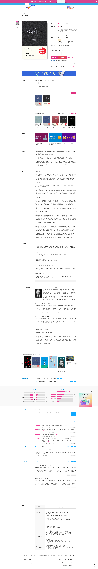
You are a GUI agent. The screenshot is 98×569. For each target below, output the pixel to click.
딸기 (42, 427)
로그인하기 (59, 378)
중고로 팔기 (68, 63)
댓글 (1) (47, 474)
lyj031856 (36, 455)
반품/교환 (62, 505)
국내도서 (36, 7)
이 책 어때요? (73, 381)
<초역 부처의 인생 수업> (48, 312)
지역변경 (68, 42)
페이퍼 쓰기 (73, 461)
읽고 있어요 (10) (49, 381)
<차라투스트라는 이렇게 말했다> (62, 299)
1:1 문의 (63, 562)
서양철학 (43, 86)
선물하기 (68, 57)
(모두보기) (73, 299)
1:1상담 (59, 505)
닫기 (96, 1)
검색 (61, 8)
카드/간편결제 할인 (54, 50)
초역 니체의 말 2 (37, 106)
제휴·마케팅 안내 (50, 555)
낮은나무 (36, 487)
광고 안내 (66, 555)
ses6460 (43, 443)
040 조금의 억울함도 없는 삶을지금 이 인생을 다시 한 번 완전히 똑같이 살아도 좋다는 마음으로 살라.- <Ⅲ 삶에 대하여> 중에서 (46, 259)
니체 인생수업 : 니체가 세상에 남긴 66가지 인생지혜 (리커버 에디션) (61, 370)
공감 (74, 427)
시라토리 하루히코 (38, 303)
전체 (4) (43, 446)
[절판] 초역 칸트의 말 (71, 127)
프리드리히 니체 (38, 287)
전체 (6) (41, 421)
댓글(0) (46, 455)
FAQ (71, 562)
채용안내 (27, 555)
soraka (43, 432)
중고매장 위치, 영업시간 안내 (67, 565)
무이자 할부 (61, 50)
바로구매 (62, 57)
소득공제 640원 (67, 50)
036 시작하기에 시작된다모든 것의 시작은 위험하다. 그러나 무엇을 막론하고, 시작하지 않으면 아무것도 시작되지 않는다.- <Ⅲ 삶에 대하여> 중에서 (51, 253)
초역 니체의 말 (53, 60)
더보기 (70, 237)
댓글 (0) (52, 427)
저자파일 (59, 287)
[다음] (44, 40)
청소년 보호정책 (41, 555)
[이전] (25, 40)
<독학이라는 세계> (41, 312)
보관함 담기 (68, 113)
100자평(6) (59, 46)
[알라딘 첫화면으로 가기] (28, 7)
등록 (73, 413)
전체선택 (63, 113)
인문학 (40, 86)
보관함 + (73, 57)
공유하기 (74, 15)
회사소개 (24, 555)
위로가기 (94, 565)
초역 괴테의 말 (37, 127)
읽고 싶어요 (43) (42, 381)
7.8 (56, 46)
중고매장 (45, 555)
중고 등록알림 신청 (62, 63)
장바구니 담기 (54, 57)
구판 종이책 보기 (64, 60)
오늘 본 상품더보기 (73, 496)
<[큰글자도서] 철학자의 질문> (57, 312)
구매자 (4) (36, 421)
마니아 (36, 381)
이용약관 (30, 555)
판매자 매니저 (55, 555)
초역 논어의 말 (54, 127)
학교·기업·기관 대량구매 (71, 555)
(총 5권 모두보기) (42, 113)
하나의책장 (36, 474)
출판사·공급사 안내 (61, 555)
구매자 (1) (36, 446)
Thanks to (71, 427)
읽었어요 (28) (56, 381)
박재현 (36, 316)
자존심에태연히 (44, 436)
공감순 (68, 446)
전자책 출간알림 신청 (54, 63)
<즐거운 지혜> (48, 299)
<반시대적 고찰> (53, 299)
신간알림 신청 (58, 113)
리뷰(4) (63, 46)
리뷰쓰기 (73, 446)
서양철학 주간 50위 (54, 45)
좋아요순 (67, 461)
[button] (47, 374)
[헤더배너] (71, 7)
